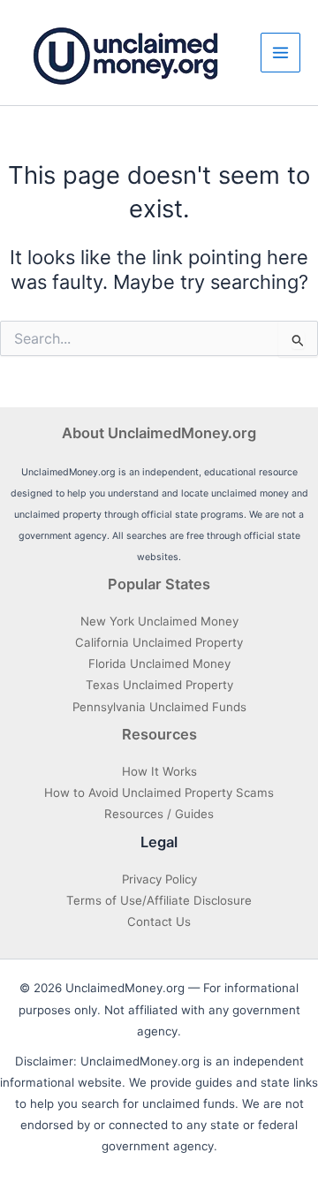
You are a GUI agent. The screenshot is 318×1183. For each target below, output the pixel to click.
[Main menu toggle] (280, 52)
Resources (159, 734)
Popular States (159, 584)
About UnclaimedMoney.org (159, 433)
